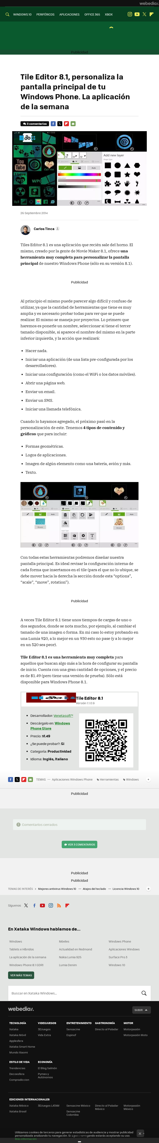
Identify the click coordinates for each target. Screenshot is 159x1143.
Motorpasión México (132, 1107)
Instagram (129, 14)
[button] (46, 228)
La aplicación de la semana (27, 957)
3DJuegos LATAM (48, 1105)
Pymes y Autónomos (45, 1075)
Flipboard (151, 14)
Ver (81, 844)
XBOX (109, 14)
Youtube (137, 14)
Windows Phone (120, 941)
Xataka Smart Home (22, 1046)
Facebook (53, 123)
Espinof (71, 1035)
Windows (132, 779)
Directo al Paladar (106, 1029)
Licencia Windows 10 (126, 889)
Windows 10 (117, 965)
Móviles (64, 941)
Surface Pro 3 (118, 957)
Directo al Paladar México (106, 1107)
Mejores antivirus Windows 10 (57, 889)
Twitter (144, 14)
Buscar (144, 993)
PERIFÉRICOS (45, 14)
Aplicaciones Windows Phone (72, 779)
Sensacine (73, 1029)
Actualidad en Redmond (75, 949)
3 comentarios (37, 124)
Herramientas (109, 779)
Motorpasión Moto (136, 1035)
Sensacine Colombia (73, 1113)
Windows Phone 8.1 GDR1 (26, 965)
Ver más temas (21, 975)
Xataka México (19, 1105)
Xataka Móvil (17, 1035)
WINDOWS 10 (22, 14)
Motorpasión (132, 1029)
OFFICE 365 (92, 14)
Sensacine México (78, 1105)
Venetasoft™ (63, 715)
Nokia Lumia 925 (70, 957)
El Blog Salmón (47, 1068)
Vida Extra (44, 1035)
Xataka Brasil (17, 1111)
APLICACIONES (69, 14)
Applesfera (16, 1041)
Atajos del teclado (95, 889)
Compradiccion (19, 1080)
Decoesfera (16, 1074)
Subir (139, 1010)
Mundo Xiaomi (18, 1052)
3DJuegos (44, 1029)
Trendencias (17, 1068)
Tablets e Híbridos (21, 949)
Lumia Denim (68, 965)
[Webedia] (149, 3)
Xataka (13, 1029)
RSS (59, 905)
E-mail (73, 123)
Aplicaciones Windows (124, 949)
